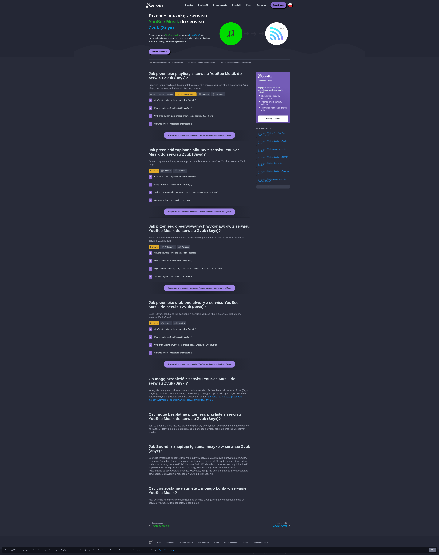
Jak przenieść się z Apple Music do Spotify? (272, 150)
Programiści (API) (261, 542)
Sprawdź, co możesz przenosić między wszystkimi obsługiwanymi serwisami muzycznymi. (195, 398)
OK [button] (432, 550)
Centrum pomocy (186, 542)
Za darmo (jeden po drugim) (161, 94)
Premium (154, 171)
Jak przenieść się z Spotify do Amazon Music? (273, 172)
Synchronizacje (220, 5)
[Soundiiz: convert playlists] (151, 542)
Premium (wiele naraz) (186, 94)
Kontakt (246, 542)
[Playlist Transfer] (154, 5)
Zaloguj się (261, 5)
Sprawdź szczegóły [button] (166, 550)
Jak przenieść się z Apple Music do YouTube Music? (272, 180)
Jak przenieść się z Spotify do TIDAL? (273, 157)
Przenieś (189, 5)
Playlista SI (203, 5)
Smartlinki (236, 5)
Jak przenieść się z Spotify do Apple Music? (272, 142)
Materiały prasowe (231, 542)
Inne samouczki (273, 186)
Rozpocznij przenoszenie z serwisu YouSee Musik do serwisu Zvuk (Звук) (199, 135)
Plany (248, 5)
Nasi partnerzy (203, 542)
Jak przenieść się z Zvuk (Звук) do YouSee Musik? (271, 134)
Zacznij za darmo (159, 52)
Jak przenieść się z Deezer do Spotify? (270, 164)
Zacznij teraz (278, 5)
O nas (216, 542)
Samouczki (170, 542)
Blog (159, 542)
